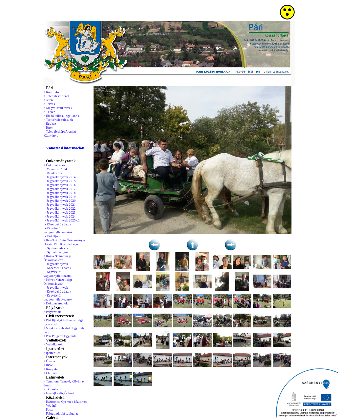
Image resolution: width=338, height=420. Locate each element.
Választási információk (65, 148)
